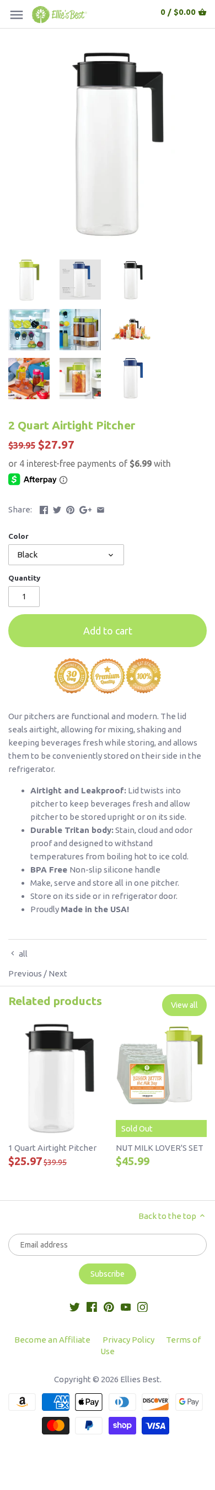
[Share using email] (100, 508)
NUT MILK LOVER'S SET (159, 1147)
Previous (25, 973)
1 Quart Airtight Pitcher (52, 1147)
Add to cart (107, 630)
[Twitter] (74, 1306)
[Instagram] (142, 1306)
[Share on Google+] (85, 508)
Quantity (24, 577)
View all (184, 1005)
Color (18, 536)
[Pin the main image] (70, 508)
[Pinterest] (109, 1306)
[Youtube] (126, 1306)
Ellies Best (140, 1379)
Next (58, 973)
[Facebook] (92, 1306)
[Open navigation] (16, 15)
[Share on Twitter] (57, 508)
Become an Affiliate (52, 1339)
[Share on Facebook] (44, 508)
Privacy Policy (128, 1339)
